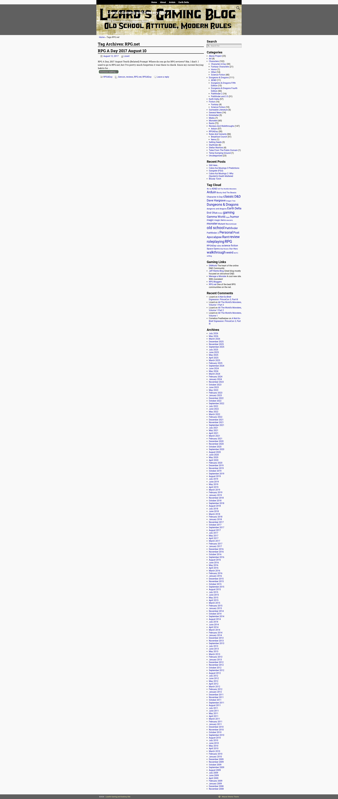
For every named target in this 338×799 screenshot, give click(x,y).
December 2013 (216, 638)
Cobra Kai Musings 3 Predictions (224, 168)
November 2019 (216, 468)
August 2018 (215, 506)
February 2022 (215, 417)
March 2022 (214, 414)
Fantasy (215, 104)
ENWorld (213, 265)
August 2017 (215, 530)
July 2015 (213, 592)
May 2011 (213, 713)
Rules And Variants (218, 134)
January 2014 (215, 635)
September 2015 (216, 587)
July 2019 (213, 479)
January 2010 (215, 756)
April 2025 (213, 357)
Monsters (213, 120)
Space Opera (213, 248)
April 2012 (213, 684)
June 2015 (214, 595)
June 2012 (214, 678)
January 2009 (215, 783)
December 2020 (216, 441)
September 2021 (216, 425)
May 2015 (213, 597)
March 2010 (214, 751)
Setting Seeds (215, 142)
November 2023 (216, 382)
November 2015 (216, 581)
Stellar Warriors (216, 147)
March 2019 (214, 490)
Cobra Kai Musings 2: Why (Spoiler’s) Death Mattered (221, 174)
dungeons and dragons (217, 209)
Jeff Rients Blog (216, 271)
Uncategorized (215, 155)
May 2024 (213, 371)
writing (209, 256)
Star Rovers (224, 249)
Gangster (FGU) (216, 170)
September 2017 (216, 527)
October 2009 (215, 764)
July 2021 (213, 428)
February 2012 (215, 689)
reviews (129, 77)
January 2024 (215, 379)
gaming (228, 212)
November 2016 (216, 552)
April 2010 (213, 748)
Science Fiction (218, 74)
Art (210, 58)
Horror (214, 69)
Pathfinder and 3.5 (219, 96)
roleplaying (215, 242)
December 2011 (216, 694)
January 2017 (215, 546)
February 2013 (215, 657)
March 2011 (214, 719)
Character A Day (218, 64)
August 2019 (215, 476)
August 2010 (215, 737)
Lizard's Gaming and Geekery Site (136, 12)
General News (215, 112)
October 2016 (215, 554)
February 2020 (215, 463)
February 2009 (215, 781)
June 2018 (214, 511)
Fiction (212, 101)
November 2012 (216, 665)
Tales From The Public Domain (223, 150)
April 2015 (213, 600)
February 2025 (215, 363)
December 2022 (216, 398)
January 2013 (215, 659)
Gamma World (216, 216)
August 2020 (215, 452)
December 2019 (216, 465)
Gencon (121, 77)
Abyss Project (215, 56)
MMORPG (229, 220)
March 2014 (214, 630)
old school (215, 228)
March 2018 (214, 514)
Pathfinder (231, 228)
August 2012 (215, 673)
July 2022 (213, 406)
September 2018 (216, 503)
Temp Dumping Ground (220, 153)
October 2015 (215, 584)
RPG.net (138, 77)
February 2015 (215, 605)
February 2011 (215, 721)
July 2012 (213, 675)
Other (213, 72)
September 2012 (216, 670)
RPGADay (107, 77)
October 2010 (215, 732)
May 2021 (213, 430)
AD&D (214, 80)
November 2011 (216, 697)
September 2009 (216, 767)
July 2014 (213, 622)
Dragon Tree (230, 201)
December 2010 (216, 727)
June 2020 (214, 454)
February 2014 (215, 632)
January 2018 (215, 519)
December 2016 (216, 549)
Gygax (228, 217)
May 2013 (213, 651)
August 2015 (215, 589)
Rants (211, 123)
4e (208, 189)
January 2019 (215, 495)
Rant (225, 237)
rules (219, 246)
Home (154, 2)
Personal (226, 232)
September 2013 (216, 643)
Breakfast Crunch (219, 136)
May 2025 (213, 355)
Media (212, 118)
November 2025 (216, 344)
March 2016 (214, 570)
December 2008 (216, 786)
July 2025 (213, 349)
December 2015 (216, 578)
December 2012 (216, 662)
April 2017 (213, 538)
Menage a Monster (217, 276)
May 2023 (213, 390)
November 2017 (216, 522)
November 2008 (216, 789)
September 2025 (216, 347)
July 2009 (213, 773)
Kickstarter (214, 115)
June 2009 (214, 775)
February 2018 (215, 516)
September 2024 (216, 366)
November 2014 (216, 611)
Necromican (231, 224)
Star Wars (233, 249)
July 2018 (213, 508)
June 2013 (214, 649)
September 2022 (216, 403)
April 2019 (213, 487)
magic (210, 220)
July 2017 (213, 533)
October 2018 (215, 500)
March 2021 (214, 436)
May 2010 (213, 746)
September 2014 (216, 616)
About (163, 2)
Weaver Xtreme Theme (230, 797)
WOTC (236, 253)
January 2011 (215, 724)
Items (213, 139)
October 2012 (215, 667)
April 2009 (213, 778)
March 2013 (214, 654)
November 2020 (216, 444)
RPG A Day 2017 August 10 (122, 50)
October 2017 (215, 525)
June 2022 (214, 409)
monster (212, 223)
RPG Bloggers (215, 281)
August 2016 (215, 560)
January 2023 (215, 395)
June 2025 (214, 352)
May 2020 (213, 457)
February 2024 (215, 376)
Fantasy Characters (220, 66)
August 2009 (215, 770)
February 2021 (215, 438)
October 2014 (215, 614)
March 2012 (214, 686)
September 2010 (216, 735)
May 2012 (213, 681)
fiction (220, 213)
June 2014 (214, 624)
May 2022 (213, 411)
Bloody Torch (215, 179)
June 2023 (214, 387)
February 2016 (215, 573)
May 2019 (213, 484)
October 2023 (215, 384)
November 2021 (216, 422)
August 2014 (215, 619)
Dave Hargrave (216, 200)
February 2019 (215, 492)
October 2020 (215, 446)
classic (228, 196)
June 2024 (214, 368)
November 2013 (216, 640)
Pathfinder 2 (216, 93)
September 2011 (216, 702)
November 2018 (216, 498)
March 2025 (214, 360)
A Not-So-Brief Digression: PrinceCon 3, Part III (223, 298)
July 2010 (213, 740)
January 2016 (215, 576)
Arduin (172, 2)
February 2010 (215, 754)
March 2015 (214, 603)
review (234, 237)
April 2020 (213, 460)
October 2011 (215, 700)
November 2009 (216, 762)
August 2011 (215, 705)
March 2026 (214, 339)
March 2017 (214, 541)
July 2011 (213, 708)
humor (234, 216)
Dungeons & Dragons (219, 77)
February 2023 (215, 393)
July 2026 (213, 333)
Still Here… (214, 165)
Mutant (221, 223)
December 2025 (216, 341)
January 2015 (215, 608)
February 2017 (215, 543)
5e (210, 189)
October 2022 (215, 401)
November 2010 (216, 729)
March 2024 (214, 374)
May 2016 (213, 565)
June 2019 (214, 481)
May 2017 (213, 535)
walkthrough (216, 252)
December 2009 (216, 759)
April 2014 (213, 627)
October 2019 (215, 471)
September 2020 (216, 449)
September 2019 (216, 473)
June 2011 (214, 711)
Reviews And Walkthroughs (221, 126)
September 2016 (216, 557)
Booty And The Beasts (226, 193)
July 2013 (213, 646)
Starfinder (213, 145)
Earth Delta (184, 2)
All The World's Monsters (227, 189)
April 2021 (213, 433)
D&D (237, 196)
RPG (228, 241)
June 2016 (214, 562)
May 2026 (213, 336)
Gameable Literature (218, 110)
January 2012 (215, 692)
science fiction (230, 245)
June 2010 (214, 743)
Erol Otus (212, 212)
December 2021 (216, 419)
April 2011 (213, 716)
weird (229, 252)
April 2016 (213, 568)
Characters (214, 61)
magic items (220, 220)
